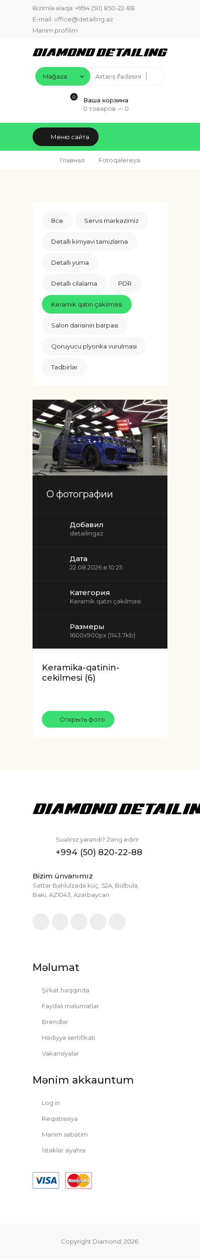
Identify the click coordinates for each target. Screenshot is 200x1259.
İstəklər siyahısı (63, 1150)
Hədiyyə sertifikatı (67, 1037)
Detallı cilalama (74, 283)
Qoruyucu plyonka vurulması (94, 346)
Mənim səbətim (64, 1134)
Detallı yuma (70, 262)
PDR (125, 283)
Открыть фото (81, 719)
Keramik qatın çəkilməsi (86, 304)
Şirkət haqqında (64, 990)
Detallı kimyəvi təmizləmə (89, 241)
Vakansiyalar (59, 1053)
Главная (72, 160)
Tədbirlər (64, 367)
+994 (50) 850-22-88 (105, 8)
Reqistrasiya (59, 1118)
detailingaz (86, 533)
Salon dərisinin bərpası (84, 325)
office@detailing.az (83, 19)
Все (57, 220)
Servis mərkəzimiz (111, 220)
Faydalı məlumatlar (69, 1006)
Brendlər (54, 1021)
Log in (50, 1102)
